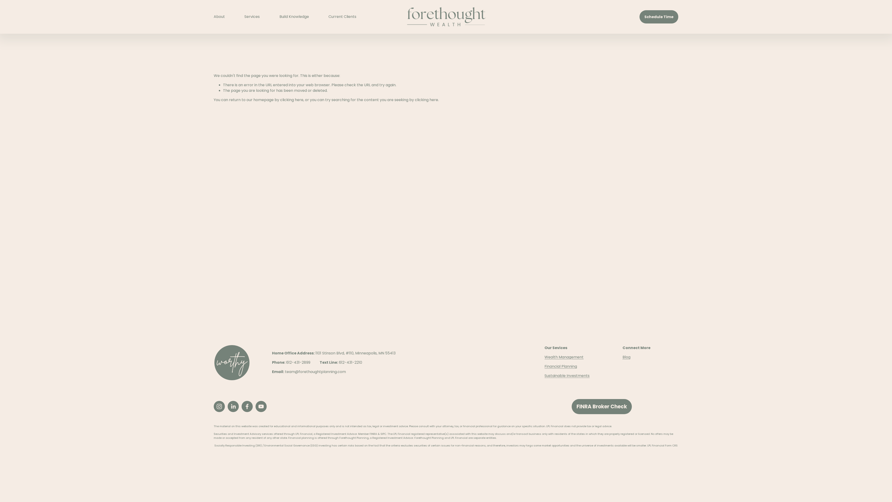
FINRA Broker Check (602, 406)
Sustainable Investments (567, 375)
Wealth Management (564, 357)
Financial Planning (560, 366)
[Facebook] (247, 406)
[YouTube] (261, 406)
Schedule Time (658, 17)
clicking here (291, 99)
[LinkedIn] (233, 406)
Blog (626, 357)
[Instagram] (219, 406)
